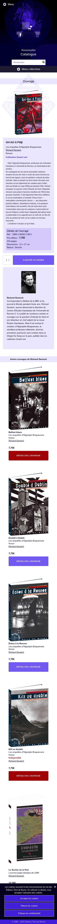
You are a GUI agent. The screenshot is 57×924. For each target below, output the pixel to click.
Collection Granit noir (16, 157)
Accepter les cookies (29, 898)
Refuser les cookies (29, 906)
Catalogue (28, 54)
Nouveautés (28, 50)
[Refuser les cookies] (54, 886)
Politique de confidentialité (29, 913)
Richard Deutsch (16, 441)
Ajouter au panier (33, 260)
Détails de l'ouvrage (26, 456)
